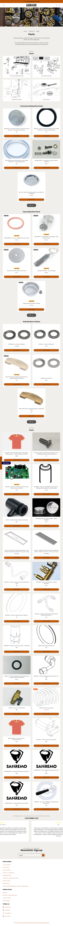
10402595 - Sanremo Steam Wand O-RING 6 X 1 (17, 609)
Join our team (7, 898)
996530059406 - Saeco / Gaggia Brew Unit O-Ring (17, 230)
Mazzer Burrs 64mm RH (46, 370)
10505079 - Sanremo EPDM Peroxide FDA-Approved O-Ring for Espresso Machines (17, 671)
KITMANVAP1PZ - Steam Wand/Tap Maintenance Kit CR (46, 765)
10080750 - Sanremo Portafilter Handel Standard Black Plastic (46, 797)
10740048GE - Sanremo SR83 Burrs (17, 338)
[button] (6, 463)
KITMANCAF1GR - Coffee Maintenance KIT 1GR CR (17, 797)
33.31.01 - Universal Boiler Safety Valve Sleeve (17, 513)
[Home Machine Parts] (46, 67)
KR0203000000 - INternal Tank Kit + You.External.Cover (17, 733)
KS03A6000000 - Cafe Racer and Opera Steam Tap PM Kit (46, 155)
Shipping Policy (7, 875)
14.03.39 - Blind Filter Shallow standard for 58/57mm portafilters (31, 187)
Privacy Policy (7, 881)
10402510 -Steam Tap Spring (46, 702)
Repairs (5, 892)
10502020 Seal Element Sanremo (46, 639)
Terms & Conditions (8, 873)
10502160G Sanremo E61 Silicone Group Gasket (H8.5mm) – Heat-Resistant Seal (17, 155)
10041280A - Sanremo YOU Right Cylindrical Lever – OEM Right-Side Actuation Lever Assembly (46, 480)
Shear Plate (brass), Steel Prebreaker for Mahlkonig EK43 (31, 403)
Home (25, 31)
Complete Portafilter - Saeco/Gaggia (46, 263)
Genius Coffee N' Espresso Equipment (28, 922)
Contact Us (6, 867)
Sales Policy (6, 883)
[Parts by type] (46, 90)
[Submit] (43, 855)
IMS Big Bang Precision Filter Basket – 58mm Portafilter (46, 513)
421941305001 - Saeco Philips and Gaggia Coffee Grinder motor (46, 230)
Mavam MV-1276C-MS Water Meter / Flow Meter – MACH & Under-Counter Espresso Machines (17, 447)
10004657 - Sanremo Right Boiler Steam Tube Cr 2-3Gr (46, 671)
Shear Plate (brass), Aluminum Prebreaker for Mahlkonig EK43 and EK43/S (17, 370)
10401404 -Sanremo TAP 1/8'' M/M (17, 702)
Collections (32, 31)
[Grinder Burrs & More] (17, 90)
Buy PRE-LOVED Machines (10, 895)
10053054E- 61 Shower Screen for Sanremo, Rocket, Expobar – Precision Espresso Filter (17, 123)
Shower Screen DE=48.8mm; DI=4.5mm (17, 263)
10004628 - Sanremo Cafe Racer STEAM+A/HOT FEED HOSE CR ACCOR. (46, 609)
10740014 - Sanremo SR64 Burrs (46, 338)
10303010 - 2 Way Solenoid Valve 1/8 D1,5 (46, 733)
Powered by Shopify (44, 922)
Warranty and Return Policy (10, 878)
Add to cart (17, 167)
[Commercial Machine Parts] (17, 67)
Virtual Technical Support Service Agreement (16, 886)
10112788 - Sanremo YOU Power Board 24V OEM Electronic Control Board (17, 480)
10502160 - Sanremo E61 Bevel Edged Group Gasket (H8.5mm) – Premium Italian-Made (46, 123)
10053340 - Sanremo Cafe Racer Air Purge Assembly (46, 577)
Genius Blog (6, 900)
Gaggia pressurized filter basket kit (31, 296)
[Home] (31, 5)
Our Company (7, 865)
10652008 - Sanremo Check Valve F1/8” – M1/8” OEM (17, 639)
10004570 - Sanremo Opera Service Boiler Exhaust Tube (17, 577)
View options (17, 136)
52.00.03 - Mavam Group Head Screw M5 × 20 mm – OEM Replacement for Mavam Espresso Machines (46, 447)
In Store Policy (7, 870)
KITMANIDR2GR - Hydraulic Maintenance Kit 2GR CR (17, 765)
